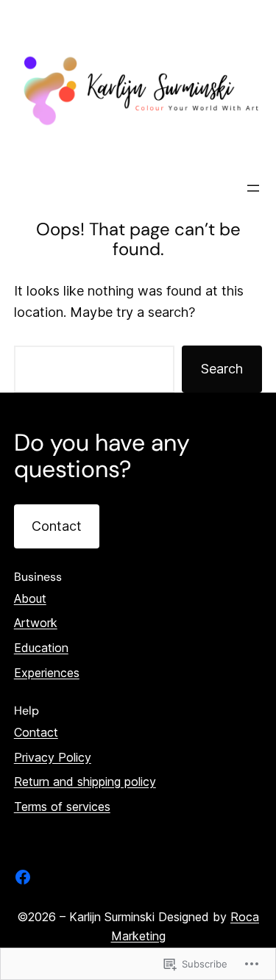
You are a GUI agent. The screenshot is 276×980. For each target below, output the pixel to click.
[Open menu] (253, 188)
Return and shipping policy (85, 781)
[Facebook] (23, 877)
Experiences (46, 672)
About (30, 598)
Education (41, 647)
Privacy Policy (52, 757)
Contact (57, 526)
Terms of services (62, 806)
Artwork (35, 622)
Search (222, 368)
